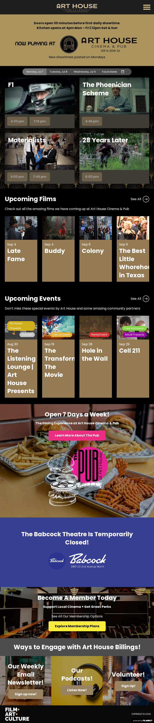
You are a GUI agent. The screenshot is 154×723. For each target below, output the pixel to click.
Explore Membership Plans (77, 626)
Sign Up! (128, 686)
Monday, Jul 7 (34, 71)
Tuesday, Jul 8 (58, 71)
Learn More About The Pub (77, 435)
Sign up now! (26, 694)
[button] (146, 7)
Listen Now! (77, 690)
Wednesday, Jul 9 (85, 71)
